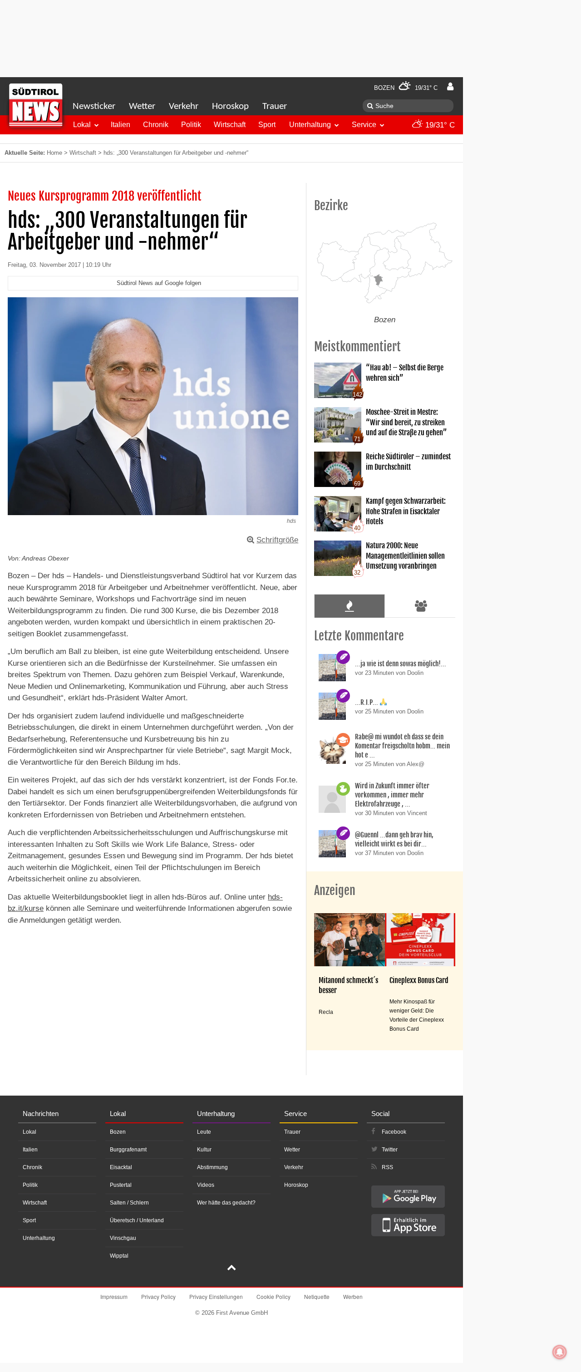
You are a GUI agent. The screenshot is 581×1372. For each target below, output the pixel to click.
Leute (204, 1132)
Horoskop (230, 106)
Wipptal (119, 1256)
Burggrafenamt (128, 1149)
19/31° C (439, 125)
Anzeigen (334, 890)
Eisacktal (121, 1167)
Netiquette (317, 1296)
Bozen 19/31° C (406, 87)
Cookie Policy (273, 1296)
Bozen (118, 1132)
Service (364, 124)
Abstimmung (212, 1167)
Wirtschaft (230, 124)
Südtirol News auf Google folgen (159, 283)
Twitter (390, 1149)
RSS (387, 1167)
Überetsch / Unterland (137, 1220)
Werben (353, 1296)
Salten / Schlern (129, 1203)
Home (54, 152)
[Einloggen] (450, 87)
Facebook (394, 1132)
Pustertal (121, 1185)
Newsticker (94, 106)
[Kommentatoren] (421, 606)
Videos (205, 1185)
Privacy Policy (158, 1296)
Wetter (142, 106)
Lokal (82, 124)
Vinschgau (123, 1238)
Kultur (204, 1149)
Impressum (114, 1296)
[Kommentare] (349, 606)
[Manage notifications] (559, 1352)
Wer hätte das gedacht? (226, 1203)
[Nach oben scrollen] (231, 1268)
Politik (191, 124)
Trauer (274, 106)
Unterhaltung (310, 124)
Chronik (155, 124)
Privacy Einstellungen (216, 1296)
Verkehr (183, 106)
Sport (267, 124)
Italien (120, 124)
